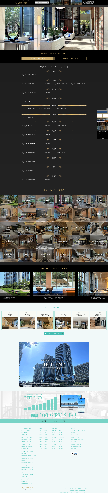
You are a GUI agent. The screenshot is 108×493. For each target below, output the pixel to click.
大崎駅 (60, 444)
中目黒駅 (60, 446)
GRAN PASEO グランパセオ (27, 457)
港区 (40, 430)
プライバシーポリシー (75, 442)
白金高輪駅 (54, 437)
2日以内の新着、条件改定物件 (77, 439)
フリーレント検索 (74, 434)
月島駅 (53, 449)
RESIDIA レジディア (25, 432)
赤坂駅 (53, 434)
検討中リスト (73, 441)
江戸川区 (41, 449)
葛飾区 (45, 448)
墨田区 (41, 439)
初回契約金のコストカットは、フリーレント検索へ (53, 421)
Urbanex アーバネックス (26, 441)
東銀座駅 (53, 446)
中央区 (45, 430)
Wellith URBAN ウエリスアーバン (28, 474)
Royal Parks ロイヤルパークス (27, 462)
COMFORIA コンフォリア (26, 434)
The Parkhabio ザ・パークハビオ (28, 435)
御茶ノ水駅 (61, 448)
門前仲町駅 (61, 434)
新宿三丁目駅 (61, 437)
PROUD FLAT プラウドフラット (28, 437)
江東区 (45, 432)
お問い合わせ (73, 448)
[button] (83, 284)
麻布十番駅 (54, 430)
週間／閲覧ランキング (75, 432)
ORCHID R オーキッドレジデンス (28, 446)
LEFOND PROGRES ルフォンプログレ (29, 442)
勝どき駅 (53, 441)
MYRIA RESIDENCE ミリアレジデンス (29, 455)
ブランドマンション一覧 (25, 5)
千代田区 (46, 434)
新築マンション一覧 (75, 437)
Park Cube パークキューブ (27, 439)
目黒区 (45, 435)
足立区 (41, 448)
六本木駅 (53, 432)
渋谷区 (41, 432)
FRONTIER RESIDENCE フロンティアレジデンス (29, 472)
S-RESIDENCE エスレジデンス (27, 458)
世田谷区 (46, 439)
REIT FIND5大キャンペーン (53, 333)
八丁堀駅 (53, 448)
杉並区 (45, 444)
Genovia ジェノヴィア (26, 460)
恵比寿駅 (60, 432)
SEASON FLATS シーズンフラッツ (28, 451)
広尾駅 (53, 435)
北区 (40, 442)
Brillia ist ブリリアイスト (26, 449)
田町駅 (53, 439)
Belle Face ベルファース (26, 479)
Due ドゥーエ (24, 453)
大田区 (41, 441)
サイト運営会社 (74, 449)
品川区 (41, 435)
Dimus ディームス (25, 448)
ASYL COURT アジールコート (27, 469)
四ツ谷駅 (60, 441)
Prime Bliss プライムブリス (27, 483)
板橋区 (41, 446)
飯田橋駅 (60, 439)
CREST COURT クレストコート (28, 464)
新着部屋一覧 (73, 435)
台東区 (45, 437)
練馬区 (45, 446)
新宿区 (41, 434)
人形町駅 (53, 442)
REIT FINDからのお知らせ (76, 446)
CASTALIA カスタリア (26, 444)
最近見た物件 (100, 116)
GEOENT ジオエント (25, 481)
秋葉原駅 (60, 449)
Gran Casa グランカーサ (26, 465)
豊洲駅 (60, 435)
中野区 (41, 444)
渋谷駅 (60, 430)
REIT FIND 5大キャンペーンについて (78, 430)
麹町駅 (60, 442)
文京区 (41, 437)
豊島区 (45, 441)
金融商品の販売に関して (76, 444)
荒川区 (45, 442)
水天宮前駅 (54, 444)
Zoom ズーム (24, 476)
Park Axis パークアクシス (27, 430)
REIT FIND (18, 5)
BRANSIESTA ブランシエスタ (27, 467)
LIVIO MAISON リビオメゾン (27, 478)
